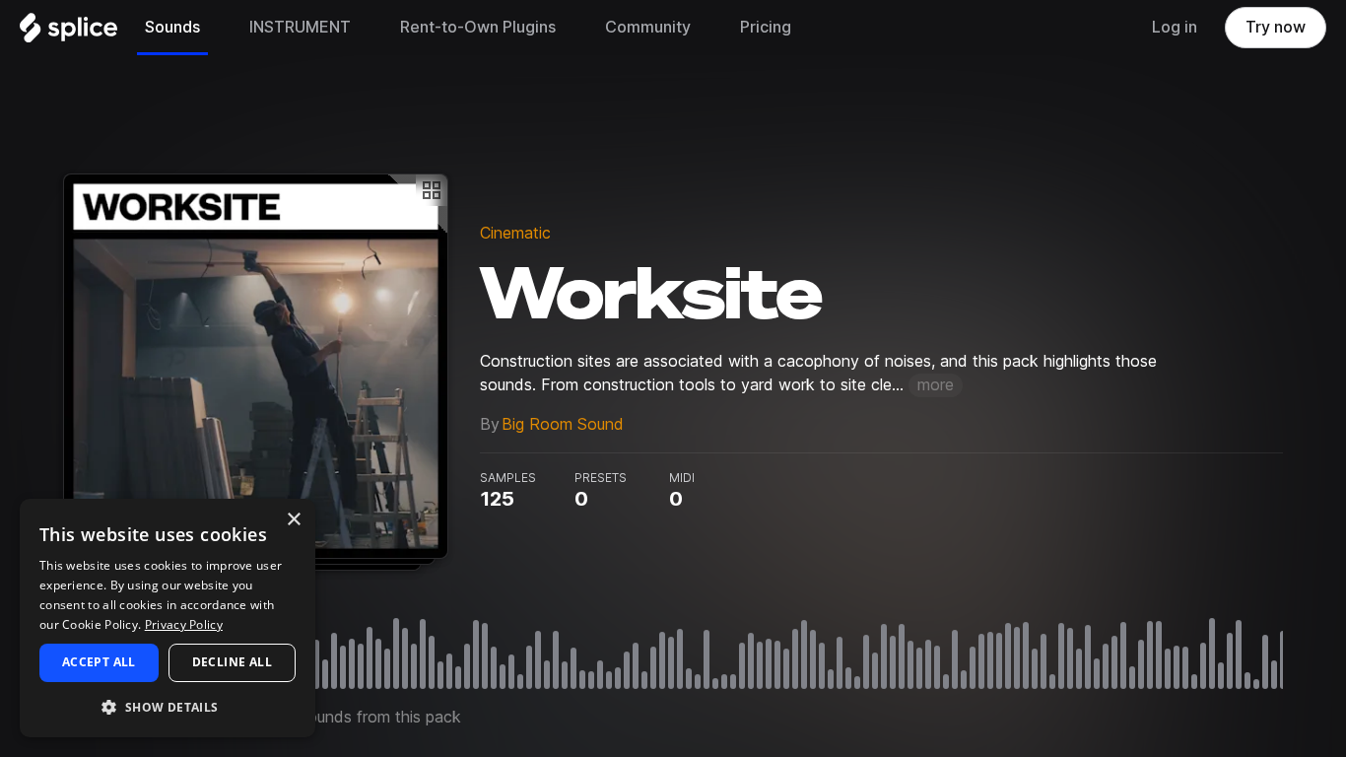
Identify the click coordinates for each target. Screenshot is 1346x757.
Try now (1275, 27)
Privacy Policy (184, 624)
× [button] (293, 520)
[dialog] (167, 618)
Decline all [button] (232, 662)
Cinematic (515, 233)
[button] (167, 706)
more (935, 385)
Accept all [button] (99, 662)
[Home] (68, 32)
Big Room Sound (563, 424)
